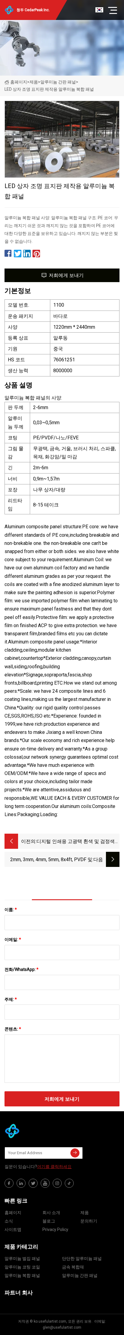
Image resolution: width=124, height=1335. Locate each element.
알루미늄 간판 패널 (58, 82)
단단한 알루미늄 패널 (82, 1258)
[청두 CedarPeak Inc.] (35, 1130)
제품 (33, 82)
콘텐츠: (13, 1029)
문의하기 (88, 1221)
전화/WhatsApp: (22, 969)
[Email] (74, 1153)
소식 (9, 1221)
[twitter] (33, 1183)
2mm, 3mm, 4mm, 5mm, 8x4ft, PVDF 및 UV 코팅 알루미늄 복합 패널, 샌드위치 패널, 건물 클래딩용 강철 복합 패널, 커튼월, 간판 (48, 860)
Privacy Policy (55, 1229)
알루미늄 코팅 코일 (22, 1267)
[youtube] (45, 1183)
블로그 (48, 1221)
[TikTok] (69, 1183)
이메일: (13, 939)
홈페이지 (18, 82)
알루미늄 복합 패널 (22, 1275)
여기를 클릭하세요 (54, 1166)
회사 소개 (51, 1212)
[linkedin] (21, 1183)
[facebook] (9, 1183)
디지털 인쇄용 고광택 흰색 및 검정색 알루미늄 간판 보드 (75, 841)
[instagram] (57, 1183)
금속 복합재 (73, 1267)
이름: (11, 909)
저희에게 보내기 (66, 275)
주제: (11, 999)
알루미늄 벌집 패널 (22, 1258)
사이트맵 (13, 1229)
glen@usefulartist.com (62, 1327)
